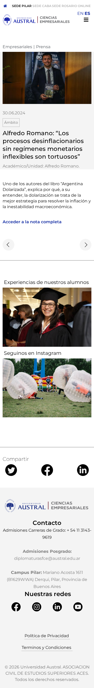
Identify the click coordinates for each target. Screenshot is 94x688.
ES (87, 13)
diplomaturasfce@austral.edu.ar (47, 558)
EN (80, 13)
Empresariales (17, 46)
